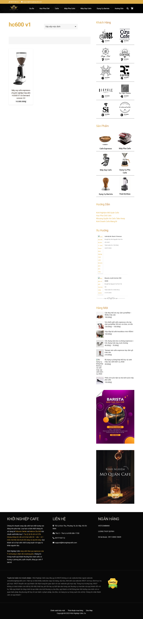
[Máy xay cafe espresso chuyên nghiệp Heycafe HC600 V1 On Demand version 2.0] (21, 68)
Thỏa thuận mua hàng (75, 610)
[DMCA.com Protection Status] (113, 588)
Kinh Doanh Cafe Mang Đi (106, 221)
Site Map (89, 610)
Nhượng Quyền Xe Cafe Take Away (110, 218)
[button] (128, 8)
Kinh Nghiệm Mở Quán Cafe (107, 213)
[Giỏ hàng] (132, 8)
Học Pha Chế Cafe (103, 215)
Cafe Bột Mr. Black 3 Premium (113, 237)
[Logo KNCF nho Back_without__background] (14, 8)
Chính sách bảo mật (57, 610)
